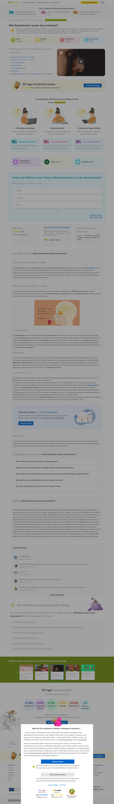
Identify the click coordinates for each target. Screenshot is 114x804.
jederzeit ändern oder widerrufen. (39, 753)
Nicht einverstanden (58, 775)
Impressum (63, 784)
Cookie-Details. (82, 739)
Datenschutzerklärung (65, 739)
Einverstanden (57, 762)
